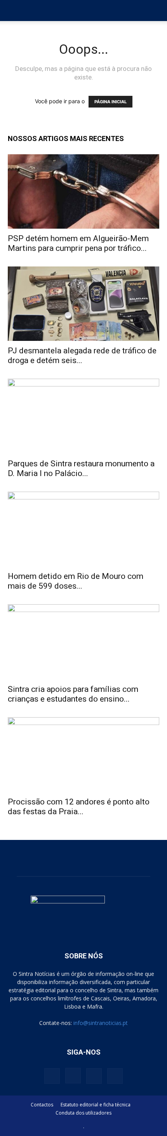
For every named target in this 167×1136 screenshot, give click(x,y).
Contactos (42, 1104)
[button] (13, 10)
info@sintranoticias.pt (100, 1023)
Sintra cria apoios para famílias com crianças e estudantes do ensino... (73, 694)
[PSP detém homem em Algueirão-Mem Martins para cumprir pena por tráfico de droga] (83, 191)
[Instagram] (73, 1075)
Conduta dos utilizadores (83, 1113)
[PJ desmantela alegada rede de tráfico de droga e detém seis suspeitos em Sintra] (83, 303)
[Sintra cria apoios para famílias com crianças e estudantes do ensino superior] (83, 641)
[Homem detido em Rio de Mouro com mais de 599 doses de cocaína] (83, 529)
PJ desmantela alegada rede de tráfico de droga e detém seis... (82, 355)
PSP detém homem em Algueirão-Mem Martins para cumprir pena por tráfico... (78, 243)
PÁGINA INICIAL (110, 101)
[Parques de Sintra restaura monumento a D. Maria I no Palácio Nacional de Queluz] (83, 416)
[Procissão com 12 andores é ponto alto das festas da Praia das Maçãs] (83, 754)
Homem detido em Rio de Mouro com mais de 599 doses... (75, 581)
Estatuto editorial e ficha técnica (95, 1104)
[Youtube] (115, 1076)
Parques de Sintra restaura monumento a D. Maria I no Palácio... (81, 468)
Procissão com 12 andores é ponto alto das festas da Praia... (79, 806)
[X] (94, 1076)
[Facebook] (52, 1076)
